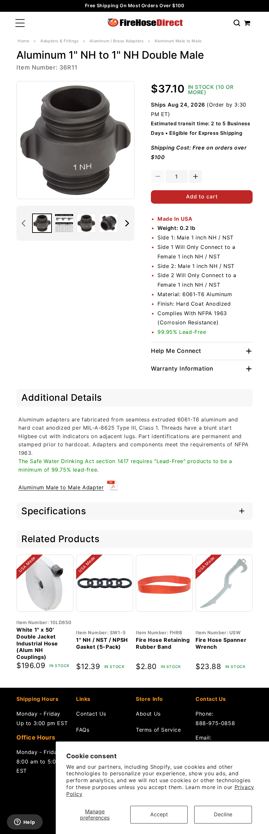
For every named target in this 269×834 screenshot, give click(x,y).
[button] (20, 23)
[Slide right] (127, 223)
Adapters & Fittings (59, 40)
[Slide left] (23, 223)
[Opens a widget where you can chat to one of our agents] (25, 822)
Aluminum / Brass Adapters (116, 40)
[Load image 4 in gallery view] (108, 223)
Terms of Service (158, 729)
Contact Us (91, 713)
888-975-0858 (215, 723)
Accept (159, 814)
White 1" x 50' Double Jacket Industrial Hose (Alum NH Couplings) (37, 643)
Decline (223, 814)
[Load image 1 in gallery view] (42, 223)
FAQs (82, 729)
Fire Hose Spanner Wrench (221, 643)
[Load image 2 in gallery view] (64, 223)
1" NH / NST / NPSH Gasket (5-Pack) (102, 643)
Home (23, 40)
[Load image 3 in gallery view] (86, 223)
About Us (148, 713)
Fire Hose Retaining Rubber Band (163, 643)
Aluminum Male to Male (178, 40)
